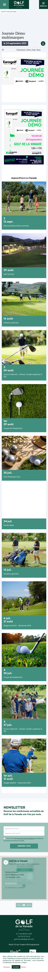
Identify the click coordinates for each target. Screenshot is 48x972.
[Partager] (43, 43)
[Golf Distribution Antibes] (32, 952)
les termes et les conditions (25, 838)
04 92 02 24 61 (11, 883)
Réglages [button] (6, 967)
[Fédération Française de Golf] (15, 952)
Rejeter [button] (23, 967)
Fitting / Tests (31, 50)
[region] (24, 485)
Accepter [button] (16, 967)
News (39, 50)
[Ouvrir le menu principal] (4, 4)
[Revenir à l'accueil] (19, 4)
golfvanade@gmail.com (24, 939)
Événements (21, 50)
